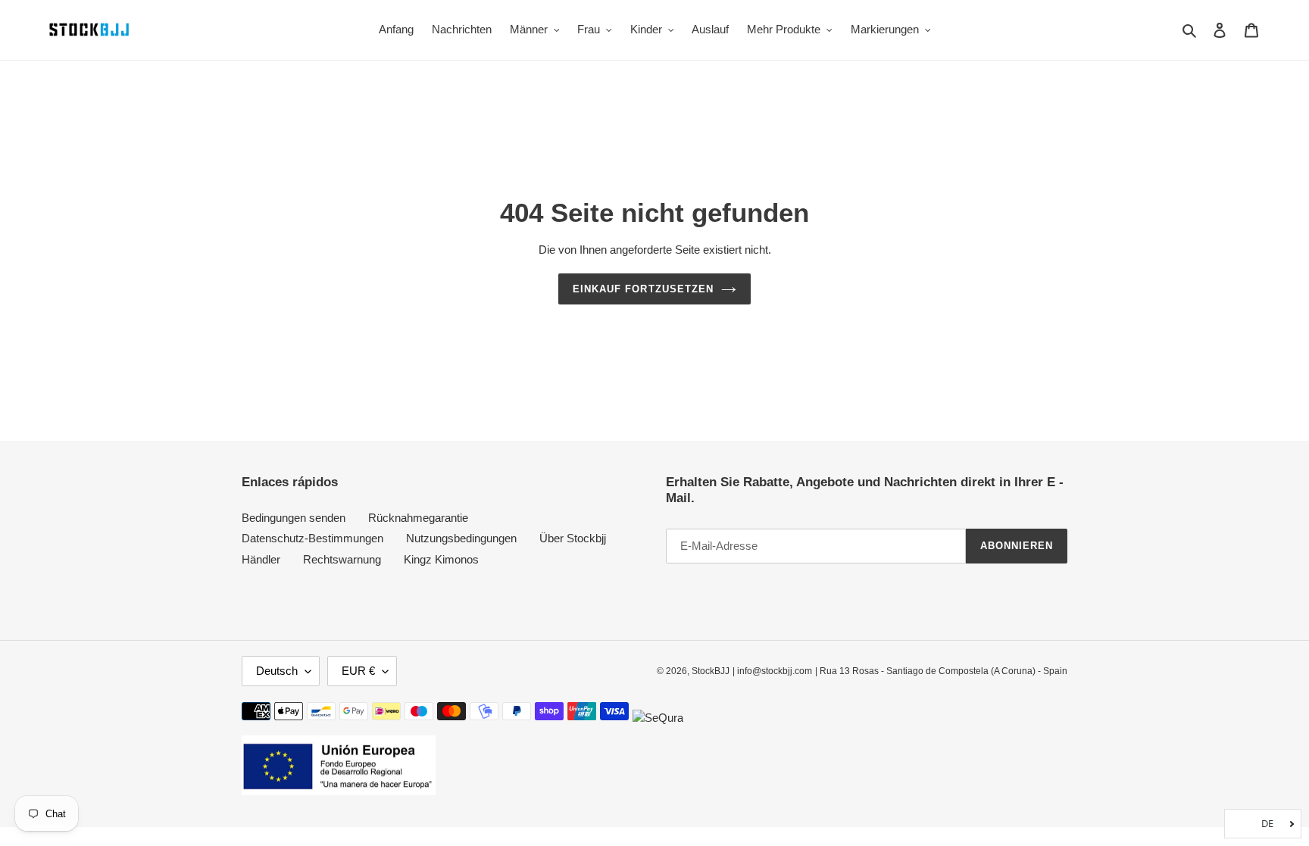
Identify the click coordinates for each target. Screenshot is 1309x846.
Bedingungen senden (293, 517)
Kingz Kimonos (441, 559)
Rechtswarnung (342, 559)
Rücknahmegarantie (418, 517)
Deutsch (277, 670)
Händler (261, 559)
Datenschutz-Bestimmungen (312, 538)
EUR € (358, 670)
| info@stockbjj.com (772, 671)
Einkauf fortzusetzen (643, 289)
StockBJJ (710, 671)
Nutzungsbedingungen (461, 538)
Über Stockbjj (572, 538)
